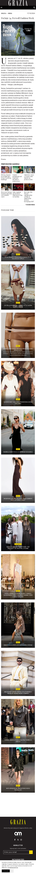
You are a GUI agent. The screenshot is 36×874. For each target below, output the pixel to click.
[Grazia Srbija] (18, 822)
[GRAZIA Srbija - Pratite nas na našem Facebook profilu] (15, 840)
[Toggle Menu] (1, 8)
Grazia (3, 13)
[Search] (34, 7)
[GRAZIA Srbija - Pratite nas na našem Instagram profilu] (21, 840)
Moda (10, 13)
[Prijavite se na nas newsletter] (31, 852)
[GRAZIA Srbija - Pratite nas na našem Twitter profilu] (18, 840)
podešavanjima (13, 867)
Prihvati (6, 871)
